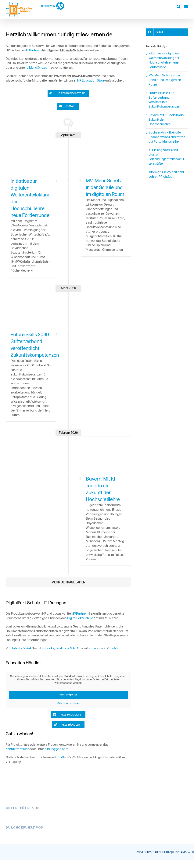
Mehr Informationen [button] (68, 703)
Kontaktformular (17, 749)
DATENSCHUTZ (162, 852)
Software (93, 648)
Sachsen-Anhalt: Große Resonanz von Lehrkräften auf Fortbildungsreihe (167, 137)
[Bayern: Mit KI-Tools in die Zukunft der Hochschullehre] (106, 453)
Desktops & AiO (67, 648)
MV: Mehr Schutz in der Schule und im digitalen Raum (105, 187)
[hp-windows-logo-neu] (31, 812)
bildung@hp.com (38, 68)
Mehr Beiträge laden (68, 582)
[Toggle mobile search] (179, 7)
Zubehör (113, 648)
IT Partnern (33, 50)
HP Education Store (91, 80)
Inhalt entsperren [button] (68, 694)
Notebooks (46, 648)
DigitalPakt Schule (80, 618)
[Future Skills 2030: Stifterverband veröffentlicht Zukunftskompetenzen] (31, 309)
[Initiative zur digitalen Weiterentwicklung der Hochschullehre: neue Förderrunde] (31, 155)
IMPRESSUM (143, 852)
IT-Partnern (80, 614)
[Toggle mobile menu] (186, 7)
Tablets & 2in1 (21, 648)
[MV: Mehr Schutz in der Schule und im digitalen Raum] (106, 155)
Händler (61, 757)
